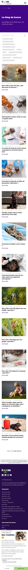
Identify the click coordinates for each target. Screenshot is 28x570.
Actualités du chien (8, 41)
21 (11, 451)
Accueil (4, 8)
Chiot (4, 52)
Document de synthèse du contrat (11, 506)
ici (23, 485)
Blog (9, 8)
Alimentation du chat (8, 44)
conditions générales (23, 461)
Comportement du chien (9, 55)
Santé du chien (17, 57)
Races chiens (5, 500)
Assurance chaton (6, 498)
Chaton (19, 49)
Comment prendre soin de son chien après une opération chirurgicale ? (12, 277)
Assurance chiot (6, 494)
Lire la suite (5, 89)
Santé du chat (6, 57)
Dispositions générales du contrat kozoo (12, 508)
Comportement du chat (15, 52)
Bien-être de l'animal (8, 49)
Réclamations (5, 514)
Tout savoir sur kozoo (8, 60)
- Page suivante (17, 451)
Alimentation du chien (9, 47)
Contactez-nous (6, 479)
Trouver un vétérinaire (7, 502)
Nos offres (4, 504)
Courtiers (4, 518)
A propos (4, 529)
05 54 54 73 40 (5, 525)
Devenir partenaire (7, 516)
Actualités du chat (7, 39)
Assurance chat (6, 496)
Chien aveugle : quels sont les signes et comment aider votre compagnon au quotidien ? (12, 404)
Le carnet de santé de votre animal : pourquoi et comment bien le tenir (14, 150)
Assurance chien (6, 492)
